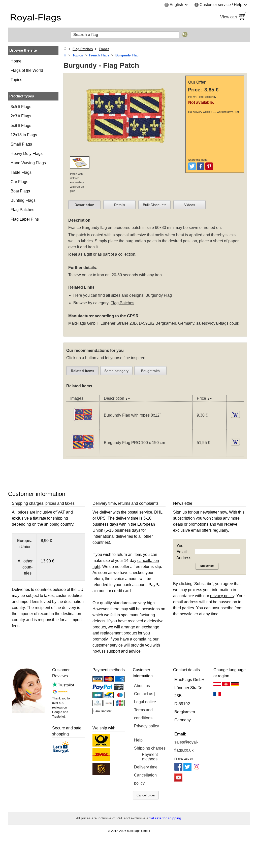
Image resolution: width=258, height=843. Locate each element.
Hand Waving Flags (28, 163)
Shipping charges (150, 748)
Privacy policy (146, 726)
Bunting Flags (23, 200)
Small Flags (21, 144)
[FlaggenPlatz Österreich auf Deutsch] (217, 685)
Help (138, 740)
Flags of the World (27, 70)
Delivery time (145, 767)
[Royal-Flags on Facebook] (178, 769)
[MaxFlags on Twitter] (187, 769)
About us (142, 686)
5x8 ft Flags (21, 125)
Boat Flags (20, 191)
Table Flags (21, 172)
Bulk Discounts (154, 205)
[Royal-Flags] (66, 17)
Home (16, 61)
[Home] (65, 49)
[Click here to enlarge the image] (125, 153)
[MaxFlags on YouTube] (178, 780)
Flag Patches (22, 210)
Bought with (150, 371)
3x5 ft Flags (21, 107)
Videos (189, 205)
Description (84, 205)
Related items (82, 371)
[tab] (84, 204)
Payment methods (150, 756)
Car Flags (19, 182)
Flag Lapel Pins (25, 219)
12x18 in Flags (24, 135)
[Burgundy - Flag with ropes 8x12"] (82, 426)
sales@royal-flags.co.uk (217, 323)
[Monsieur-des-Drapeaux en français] (217, 695)
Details (119, 205)
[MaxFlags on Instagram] (196, 769)
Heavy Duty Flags (27, 153)
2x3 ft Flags (21, 116)
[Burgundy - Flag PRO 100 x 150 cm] (82, 453)
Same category (116, 371)
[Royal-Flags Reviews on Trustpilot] (63, 686)
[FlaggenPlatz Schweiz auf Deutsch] (226, 685)
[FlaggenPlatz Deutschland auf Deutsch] (235, 685)
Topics (16, 80)
